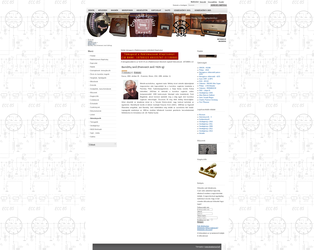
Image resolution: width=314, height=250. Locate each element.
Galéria (92, 137)
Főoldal (92, 56)
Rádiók (91, 10)
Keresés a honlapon (180, 5)
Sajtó (167, 10)
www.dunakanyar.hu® (212, 247)
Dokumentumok (95, 111)
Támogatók (94, 122)
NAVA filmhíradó (96, 129)
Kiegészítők (142, 10)
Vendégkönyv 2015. (182, 10)
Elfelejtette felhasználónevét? (207, 228)
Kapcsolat (156, 10)
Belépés (200, 222)
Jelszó (199, 211)
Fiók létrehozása (203, 226)
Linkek (92, 115)
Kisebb (221, 2)
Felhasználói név (203, 207)
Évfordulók (94, 104)
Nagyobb (203, 2)
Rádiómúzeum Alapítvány (99, 59)
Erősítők (93, 85)
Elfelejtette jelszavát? (205, 230)
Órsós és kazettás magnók (99, 74)
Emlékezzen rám (203, 220)
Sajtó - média (95, 133)
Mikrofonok (127, 10)
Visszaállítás (212, 2)
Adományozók (95, 118)
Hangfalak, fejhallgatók (98, 78)
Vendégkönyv (95, 126)
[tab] (115, 143)
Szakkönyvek (95, 107)
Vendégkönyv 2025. (203, 10)
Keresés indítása (219, 5)
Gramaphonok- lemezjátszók (100, 70)
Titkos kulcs (201, 216)
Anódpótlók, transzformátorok (100, 89)
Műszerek (102, 10)
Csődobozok (94, 100)
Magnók (114, 10)
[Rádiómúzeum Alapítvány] (149, 59)
